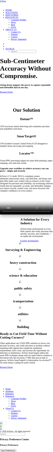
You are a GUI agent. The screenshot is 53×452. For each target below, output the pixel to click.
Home (8, 10)
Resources (11, 17)
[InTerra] (26, 3)
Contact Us (16, 32)
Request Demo (6, 92)
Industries (11, 15)
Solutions (11, 12)
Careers (14, 37)
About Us (11, 29)
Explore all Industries (29, 241)
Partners (14, 34)
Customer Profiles (18, 20)
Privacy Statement (18, 39)
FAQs (13, 27)
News (13, 22)
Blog (13, 25)
